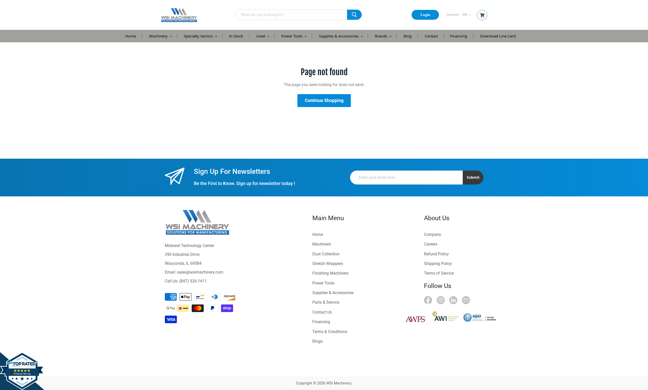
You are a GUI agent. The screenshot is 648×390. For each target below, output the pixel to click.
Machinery (159, 36)
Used (261, 36)
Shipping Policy (438, 263)
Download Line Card (498, 36)
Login (425, 15)
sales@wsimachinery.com (200, 272)
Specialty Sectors (199, 36)
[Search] (354, 15)
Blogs (317, 341)
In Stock (236, 36)
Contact (431, 36)
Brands (381, 36)
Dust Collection (325, 254)
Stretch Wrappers (327, 263)
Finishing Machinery (330, 273)
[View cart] (482, 15)
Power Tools (292, 36)
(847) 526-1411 (193, 281)
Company (432, 234)
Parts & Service (325, 302)
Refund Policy (436, 254)
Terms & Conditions (329, 331)
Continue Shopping (324, 100)
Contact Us (322, 312)
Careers (430, 244)
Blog (407, 36)
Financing (458, 36)
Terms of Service (439, 273)
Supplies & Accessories (339, 36)
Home (130, 36)
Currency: (453, 14)
